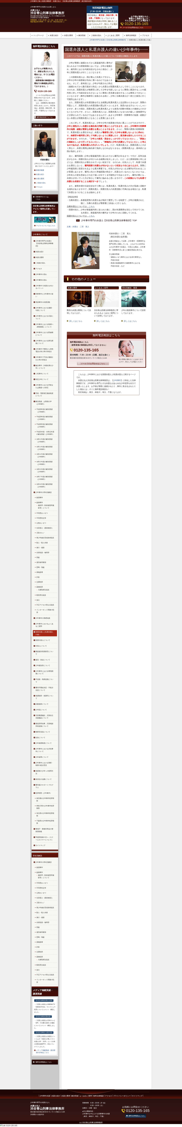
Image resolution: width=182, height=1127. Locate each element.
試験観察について (42, 704)
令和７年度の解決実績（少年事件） (44, 478)
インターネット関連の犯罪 (45, 611)
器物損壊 (39, 572)
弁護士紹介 (54, 35)
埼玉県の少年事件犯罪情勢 (45, 814)
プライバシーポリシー (122, 1096)
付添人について (41, 646)
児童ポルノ (40, 533)
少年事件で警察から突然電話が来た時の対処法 (44, 350)
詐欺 (38, 577)
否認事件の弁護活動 (43, 302)
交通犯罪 (39, 582)
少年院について (41, 710)
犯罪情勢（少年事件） (44, 793)
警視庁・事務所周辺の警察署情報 (44, 830)
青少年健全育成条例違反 (45, 538)
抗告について (40, 737)
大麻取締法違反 (43, 590)
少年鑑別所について (43, 665)
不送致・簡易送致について (44, 680)
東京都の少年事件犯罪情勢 (45, 799)
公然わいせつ (41, 523)
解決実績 (81, 35)
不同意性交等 (41, 518)
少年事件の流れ (41, 274)
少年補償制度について (44, 743)
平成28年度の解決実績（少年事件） (44, 410)
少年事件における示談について (44, 317)
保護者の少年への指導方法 (44, 772)
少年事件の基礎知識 (43, 618)
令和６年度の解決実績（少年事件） (44, 470)
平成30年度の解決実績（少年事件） (44, 425)
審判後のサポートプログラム (44, 786)
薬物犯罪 (39, 587)
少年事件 (117, 380)
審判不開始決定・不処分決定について (44, 689)
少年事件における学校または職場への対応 (44, 386)
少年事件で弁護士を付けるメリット (44, 287)
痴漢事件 (39, 497)
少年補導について (42, 757)
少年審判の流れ (41, 280)
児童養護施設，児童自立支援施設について (44, 716)
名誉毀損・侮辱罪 (42, 552)
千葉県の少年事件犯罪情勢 (45, 822)
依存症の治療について (44, 779)
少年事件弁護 (45, 1096)
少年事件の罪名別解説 (44, 492)
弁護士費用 (68, 35)
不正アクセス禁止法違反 (45, 605)
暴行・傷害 (40, 548)
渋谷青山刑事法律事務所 (47, 12)
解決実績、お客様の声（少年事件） (44, 403)
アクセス (145, 35)
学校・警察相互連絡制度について (44, 394)
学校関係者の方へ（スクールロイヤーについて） (44, 838)
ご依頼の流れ (96, 35)
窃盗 (38, 557)
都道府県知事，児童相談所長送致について (44, 725)
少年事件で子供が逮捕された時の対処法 (44, 358)
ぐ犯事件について (42, 374)
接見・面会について (43, 660)
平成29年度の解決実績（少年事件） (44, 418)
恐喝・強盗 (40, 567)
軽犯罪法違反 (41, 595)
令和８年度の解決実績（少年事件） (44, 485)
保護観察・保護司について (44, 697)
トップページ (38, 35)
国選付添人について (43, 640)
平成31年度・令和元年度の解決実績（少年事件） (45, 433)
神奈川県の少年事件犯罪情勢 (45, 807)
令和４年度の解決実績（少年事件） (44, 455)
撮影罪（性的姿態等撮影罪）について (46, 506)
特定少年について (42, 379)
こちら (92, 206)
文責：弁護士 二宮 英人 (78, 227)
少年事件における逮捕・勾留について (44, 309)
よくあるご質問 (113, 35)
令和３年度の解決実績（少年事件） (44, 448)
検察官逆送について (43, 732)
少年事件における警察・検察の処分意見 (44, 764)
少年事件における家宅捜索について (44, 342)
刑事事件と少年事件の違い (44, 295)
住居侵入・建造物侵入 (44, 528)
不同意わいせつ (42, 513)
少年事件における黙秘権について (44, 334)
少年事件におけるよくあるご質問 (44, 625)
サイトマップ (40, 845)
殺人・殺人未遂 (42, 543)
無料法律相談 (131, 35)
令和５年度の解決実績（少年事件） (44, 463)
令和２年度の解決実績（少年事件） (44, 440)
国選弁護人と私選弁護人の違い (44, 633)
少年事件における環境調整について (44, 672)
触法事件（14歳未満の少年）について (44, 367)
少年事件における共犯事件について (44, 750)
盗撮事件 (39, 502)
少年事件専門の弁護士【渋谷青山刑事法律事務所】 (44, 243)
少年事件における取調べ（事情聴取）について (44, 325)
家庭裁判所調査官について (44, 653)
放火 (38, 600)
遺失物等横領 (41, 562)
